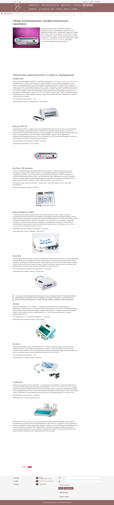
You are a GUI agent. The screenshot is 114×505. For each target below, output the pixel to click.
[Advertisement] (46, 61)
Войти (60, 488)
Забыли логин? (63, 492)
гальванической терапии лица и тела (60, 387)
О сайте (91, 1)
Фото (53, 9)
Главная (85, 1)
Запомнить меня (64, 485)
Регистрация (68, 488)
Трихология (77, 5)
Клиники (74, 9)
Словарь (59, 9)
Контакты (97, 1)
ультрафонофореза (72, 81)
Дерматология (66, 5)
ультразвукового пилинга (59, 81)
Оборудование (88, 5)
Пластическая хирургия (50, 5)
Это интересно (44, 9)
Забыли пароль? (64, 497)
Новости (67, 9)
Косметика (32, 9)
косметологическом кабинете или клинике (53, 39)
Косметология (34, 5)
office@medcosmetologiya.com (46, 481)
